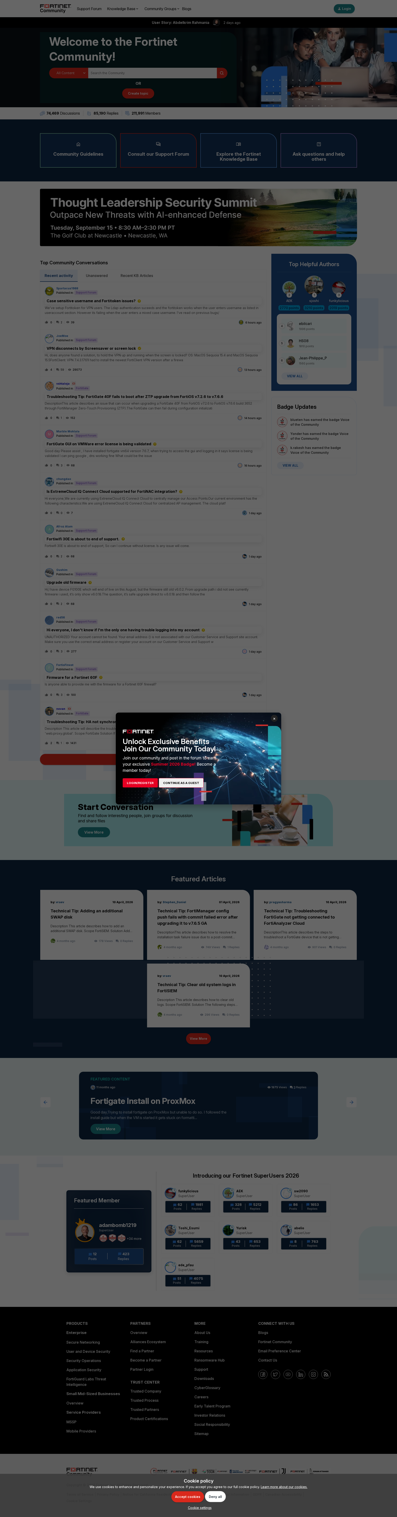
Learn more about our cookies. (284, 1487)
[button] (199, 1508)
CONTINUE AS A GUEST (181, 783)
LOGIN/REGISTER (140, 783)
